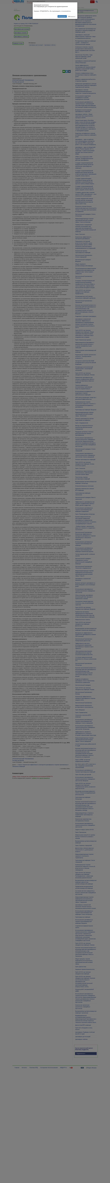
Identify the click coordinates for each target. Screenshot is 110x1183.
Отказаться (72, 16)
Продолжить (63, 16)
